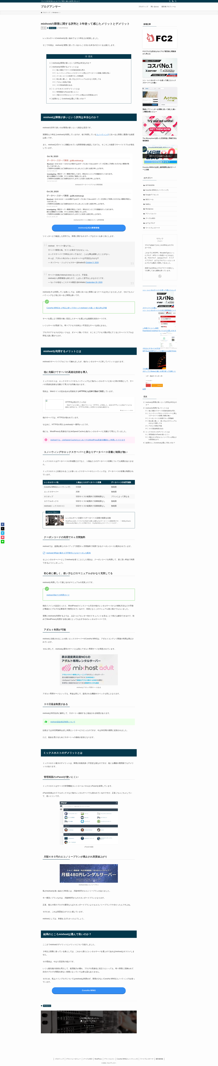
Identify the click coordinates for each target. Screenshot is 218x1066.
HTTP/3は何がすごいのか (75, 402)
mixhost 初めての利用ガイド (58, 595)
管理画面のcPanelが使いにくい (67, 92)
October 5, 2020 (92, 262)
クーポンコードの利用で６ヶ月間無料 (69, 76)
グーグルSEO (150, 218)
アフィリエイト (151, 214)
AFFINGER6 (149, 185)
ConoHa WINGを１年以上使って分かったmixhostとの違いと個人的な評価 (77, 308)
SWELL (148, 204)
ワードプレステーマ (152, 228)
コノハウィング (102, 134)
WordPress (98, 1059)
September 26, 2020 (94, 282)
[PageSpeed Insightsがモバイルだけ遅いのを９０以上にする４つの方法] (168, 348)
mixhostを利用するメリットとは (65, 67)
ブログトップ (59, 1059)
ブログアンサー (51, 6)
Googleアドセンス (152, 195)
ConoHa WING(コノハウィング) (156, 190)
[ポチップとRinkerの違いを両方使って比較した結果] (154, 389)
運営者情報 (159, 1059)
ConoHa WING (89, 990)
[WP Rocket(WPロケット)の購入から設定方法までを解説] (157, 369)
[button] (2, 524)
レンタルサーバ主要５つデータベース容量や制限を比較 (88, 518)
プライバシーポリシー (73, 1059)
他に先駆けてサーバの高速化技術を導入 (70, 70)
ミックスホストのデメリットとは (66, 89)
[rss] (172, 1)
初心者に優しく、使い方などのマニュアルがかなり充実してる (78, 79)
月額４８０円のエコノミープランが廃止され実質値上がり (77, 95)
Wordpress (53, 28)
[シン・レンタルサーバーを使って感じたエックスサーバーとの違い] (165, 308)
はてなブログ (150, 223)
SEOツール (149, 199)
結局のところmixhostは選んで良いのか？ (69, 99)
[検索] (175, 1)
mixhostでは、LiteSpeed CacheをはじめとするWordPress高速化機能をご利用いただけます (87, 440)
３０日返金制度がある (64, 85)
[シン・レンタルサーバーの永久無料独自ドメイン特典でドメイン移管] (167, 328)
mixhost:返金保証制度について (62, 722)
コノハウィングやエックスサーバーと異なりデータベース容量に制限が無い (83, 73)
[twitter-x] (169, 1)
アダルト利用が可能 (63, 82)
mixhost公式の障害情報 (88, 228)
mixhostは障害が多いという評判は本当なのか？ (71, 63)
